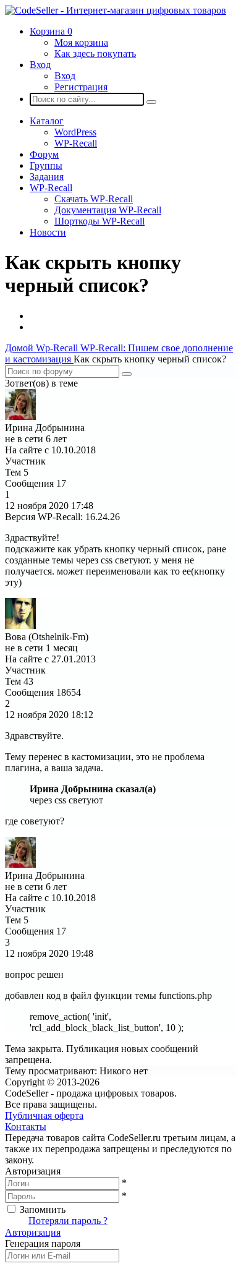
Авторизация (33, 1232)
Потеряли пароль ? (68, 1220)
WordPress (75, 132)
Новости (48, 232)
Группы (46, 165)
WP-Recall (75, 143)
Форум (44, 154)
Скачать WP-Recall (93, 199)
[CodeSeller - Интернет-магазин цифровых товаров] (115, 10)
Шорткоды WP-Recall (99, 221)
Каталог (47, 121)
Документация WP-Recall (107, 210)
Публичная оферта (44, 1115)
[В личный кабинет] (20, 416)
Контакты (25, 1126)
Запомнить (43, 1209)
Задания (47, 176)
